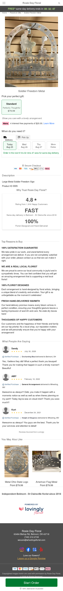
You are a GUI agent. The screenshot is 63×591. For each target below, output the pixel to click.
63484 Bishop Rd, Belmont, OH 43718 (31, 534)
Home (4, 12)
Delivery (9, 139)
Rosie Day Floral (32, 3)
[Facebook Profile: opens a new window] (28, 549)
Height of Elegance (30, 417)
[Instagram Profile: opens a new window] (22, 549)
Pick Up (25, 137)
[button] (56, 584)
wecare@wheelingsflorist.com (31, 539)
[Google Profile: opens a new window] (35, 549)
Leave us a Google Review (31, 558)
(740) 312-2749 (31, 536)
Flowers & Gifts (15, 12)
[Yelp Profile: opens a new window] (41, 549)
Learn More (49, 123)
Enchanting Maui (29, 356)
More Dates (53, 145)
